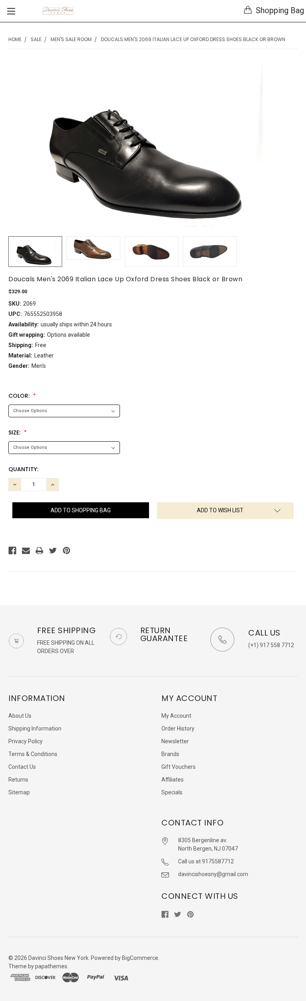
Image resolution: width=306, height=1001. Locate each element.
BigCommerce (140, 958)
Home (15, 39)
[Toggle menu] (11, 11)
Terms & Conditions (32, 754)
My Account (176, 716)
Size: (15, 432)
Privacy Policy (25, 741)
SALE (36, 39)
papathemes (51, 966)
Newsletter (175, 741)
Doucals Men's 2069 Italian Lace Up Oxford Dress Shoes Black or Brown (193, 39)
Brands (170, 754)
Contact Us (22, 767)
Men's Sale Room (71, 39)
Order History (177, 728)
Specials (171, 792)
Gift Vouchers (178, 767)
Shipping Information (34, 728)
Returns (18, 779)
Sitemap (19, 792)
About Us (19, 716)
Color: (19, 396)
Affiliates (172, 779)
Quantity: (23, 469)
